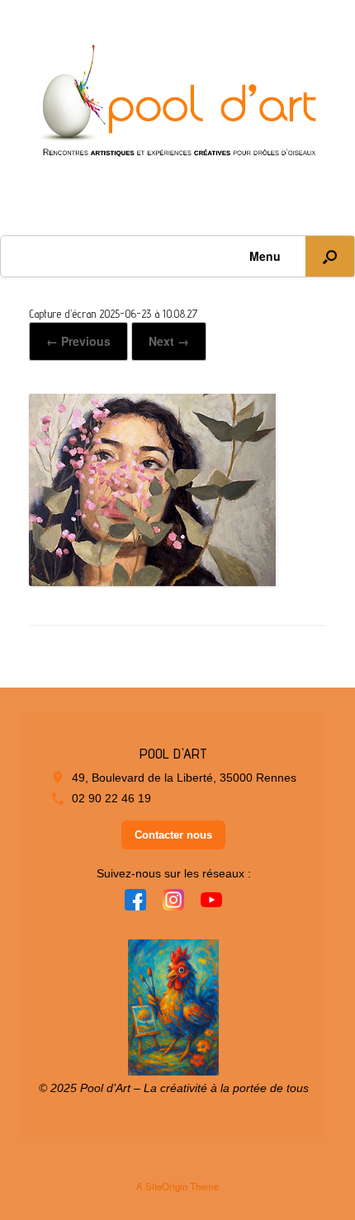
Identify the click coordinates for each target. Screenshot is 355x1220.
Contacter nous (173, 835)
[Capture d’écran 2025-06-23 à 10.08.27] (153, 579)
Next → (169, 341)
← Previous (78, 341)
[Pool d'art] (177, 105)
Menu (265, 256)
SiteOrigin (166, 1186)
